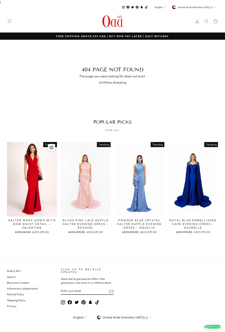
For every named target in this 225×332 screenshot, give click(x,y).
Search (11, 277)
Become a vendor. (18, 282)
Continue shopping (112, 82)
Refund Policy (15, 294)
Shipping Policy (16, 300)
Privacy (12, 306)
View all (112, 130)
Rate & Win (14, 271)
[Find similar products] (51, 147)
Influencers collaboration (22, 288)
